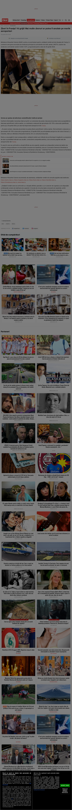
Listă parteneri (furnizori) (39, 789)
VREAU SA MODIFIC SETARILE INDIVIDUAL (65, 790)
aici (12, 798)
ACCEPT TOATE (65, 785)
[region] (36, 790)
